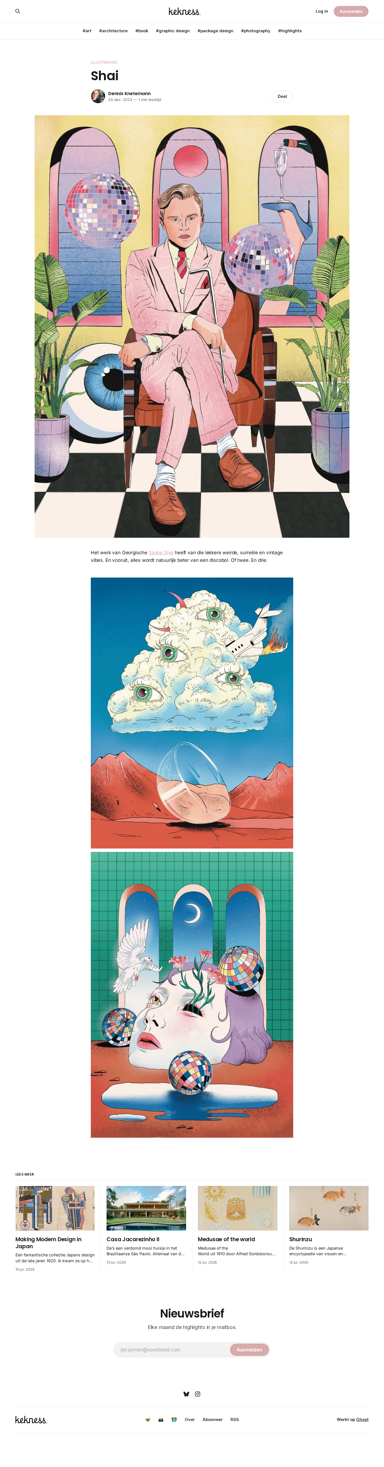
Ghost (362, 1419)
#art (87, 30)
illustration (104, 62)
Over (190, 1419)
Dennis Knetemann (129, 93)
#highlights (290, 30)
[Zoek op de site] (18, 11)
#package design (215, 30)
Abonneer (213, 1419)
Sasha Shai (161, 552)
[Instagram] (197, 1394)
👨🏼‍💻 (174, 1419)
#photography (255, 30)
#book (141, 30)
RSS (235, 1419)
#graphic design (173, 30)
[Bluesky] (186, 1394)
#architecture (113, 30)
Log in (322, 11)
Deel (282, 96)
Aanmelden (351, 11)
